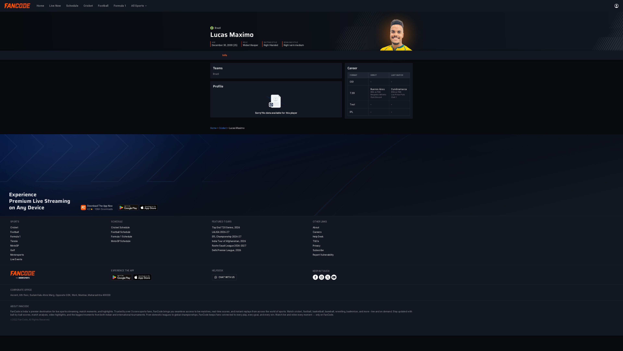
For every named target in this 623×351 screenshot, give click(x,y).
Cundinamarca (399, 89)
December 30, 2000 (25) (225, 45)
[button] (224, 55)
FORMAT (353, 75)
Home (213, 128)
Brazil (218, 28)
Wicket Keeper (250, 45)
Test (352, 104)
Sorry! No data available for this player (276, 113)
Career (352, 68)
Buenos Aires (378, 89)
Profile (218, 86)
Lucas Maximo (232, 34)
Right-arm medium (294, 45)
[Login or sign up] (616, 6)
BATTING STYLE (270, 42)
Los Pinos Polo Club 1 (398, 96)
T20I (352, 93)
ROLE (245, 42)
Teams (218, 68)
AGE (213, 42)
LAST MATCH (397, 75)
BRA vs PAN (376, 92)
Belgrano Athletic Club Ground (378, 96)
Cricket (223, 128)
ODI (352, 81)
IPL (351, 112)
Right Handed (271, 45)
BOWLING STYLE (291, 42)
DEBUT (374, 75)
